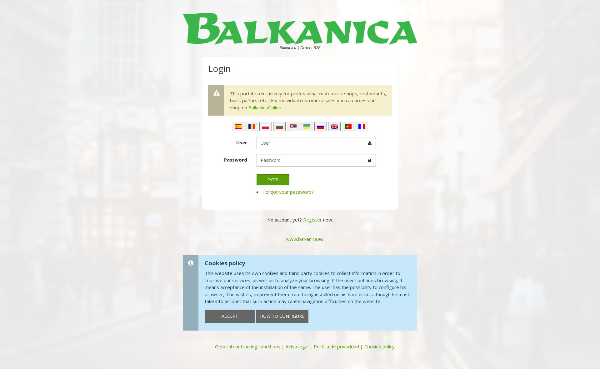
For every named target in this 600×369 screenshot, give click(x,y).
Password (235, 160)
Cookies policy (379, 346)
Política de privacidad (336, 346)
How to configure (282, 316)
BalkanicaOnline (264, 107)
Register (312, 220)
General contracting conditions (247, 346)
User (241, 142)
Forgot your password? (288, 192)
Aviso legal (297, 346)
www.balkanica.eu (304, 239)
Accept (230, 316)
